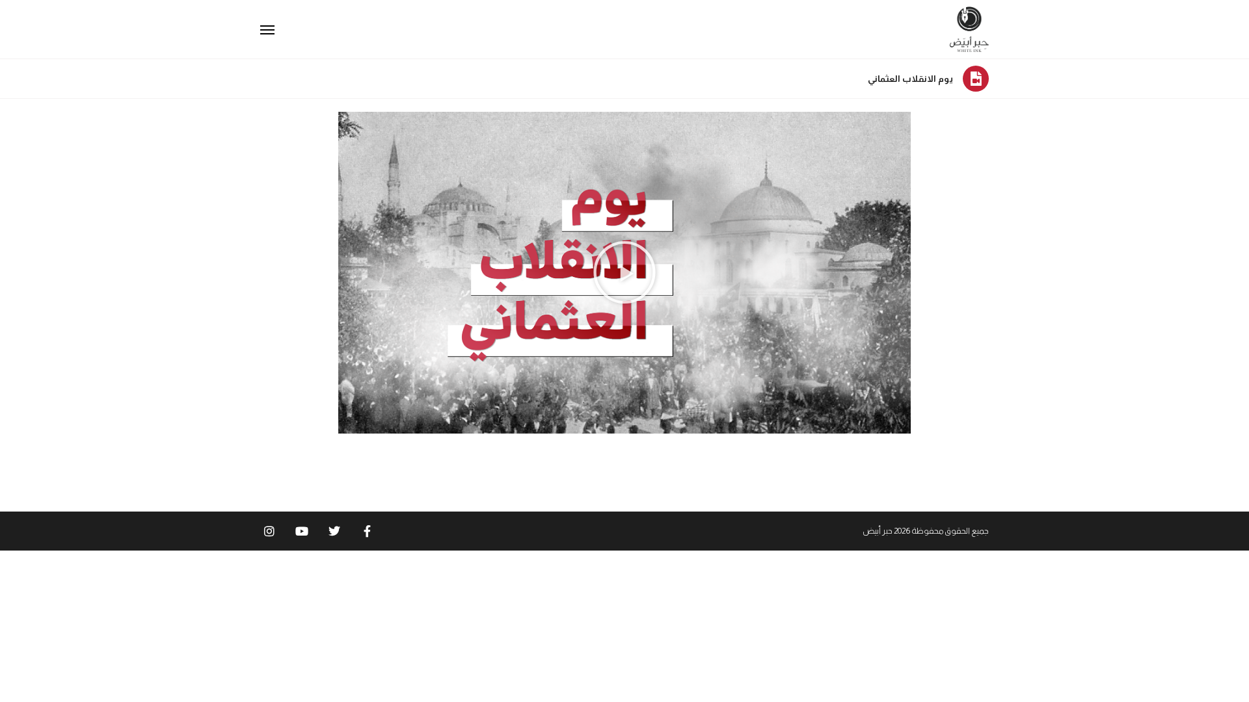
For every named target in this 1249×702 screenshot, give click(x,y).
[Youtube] (302, 531)
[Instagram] (269, 531)
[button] (624, 272)
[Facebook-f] (367, 531)
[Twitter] (334, 531)
